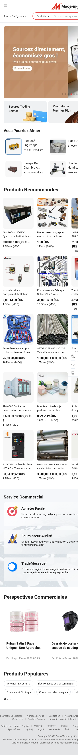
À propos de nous (35, 715)
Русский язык (14, 729)
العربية (41, 729)
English (25, 726)
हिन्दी (67, 729)
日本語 (64, 726)
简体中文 (38, 726)
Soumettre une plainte (11, 715)
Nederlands (54, 729)
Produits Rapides (36, 719)
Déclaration (54, 715)
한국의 (29, 729)
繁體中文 (52, 726)
